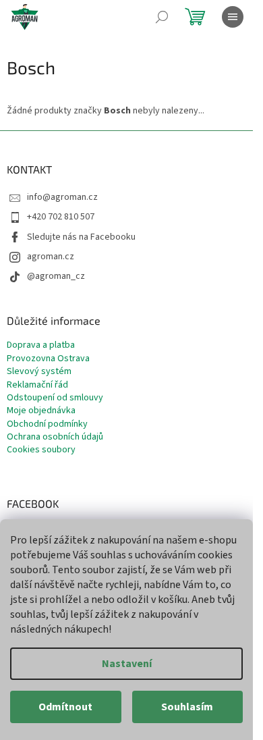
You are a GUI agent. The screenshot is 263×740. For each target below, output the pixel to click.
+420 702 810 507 (60, 216)
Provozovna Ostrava (48, 358)
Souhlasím (187, 706)
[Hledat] (161, 16)
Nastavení (127, 663)
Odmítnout (65, 706)
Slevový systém (39, 371)
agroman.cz (50, 256)
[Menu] (232, 16)
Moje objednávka (41, 410)
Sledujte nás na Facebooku (81, 237)
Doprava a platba (41, 345)
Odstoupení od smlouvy (55, 398)
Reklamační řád (37, 385)
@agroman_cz (56, 276)
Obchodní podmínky (47, 424)
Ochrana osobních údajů (55, 437)
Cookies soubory (41, 450)
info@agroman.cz (62, 197)
